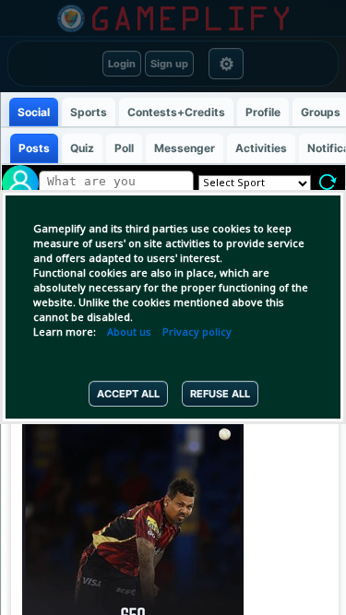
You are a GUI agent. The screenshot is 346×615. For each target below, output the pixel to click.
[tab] (32, 112)
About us (129, 332)
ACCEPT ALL (128, 393)
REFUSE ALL (220, 393)
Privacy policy (197, 332)
